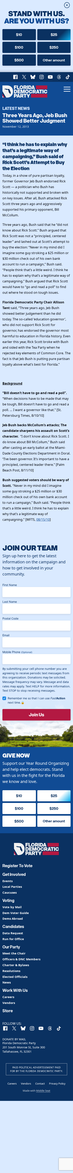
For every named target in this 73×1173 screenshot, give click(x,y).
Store (7, 1010)
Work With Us (15, 990)
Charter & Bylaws (15, 965)
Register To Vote (17, 865)
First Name (9, 585)
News (6, 982)
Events (7, 881)
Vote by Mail (12, 907)
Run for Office (13, 939)
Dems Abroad (12, 919)
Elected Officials (14, 977)
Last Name (9, 601)
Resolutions (11, 971)
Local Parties (12, 887)
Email (5, 635)
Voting (8, 900)
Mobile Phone (17, 652)
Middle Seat (43, 1090)
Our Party (11, 947)
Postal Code (10, 618)
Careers (8, 997)
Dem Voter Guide (15, 913)
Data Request (12, 933)
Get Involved (14, 874)
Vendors (8, 1003)
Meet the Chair (14, 953)
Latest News (16, 108)
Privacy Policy (57, 1083)
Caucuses (9, 892)
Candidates (13, 926)
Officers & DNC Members (21, 959)
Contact (40, 1083)
